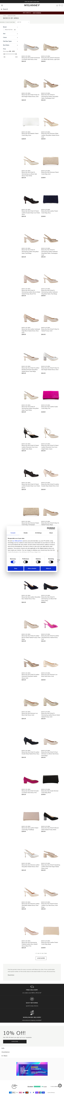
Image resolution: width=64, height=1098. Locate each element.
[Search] (1, 9)
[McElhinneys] (32, 6)
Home (4, 15)
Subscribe (15, 1041)
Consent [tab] (13, 533)
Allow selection (32, 568)
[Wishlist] (59, 5)
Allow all (48, 568)
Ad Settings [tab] (38, 533)
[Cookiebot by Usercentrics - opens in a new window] (49, 528)
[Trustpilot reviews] (37, 1087)
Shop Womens (37, 12)
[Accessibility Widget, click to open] (60, 1085)
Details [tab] (26, 533)
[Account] (57, 5)
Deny (15, 568)
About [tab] (51, 533)
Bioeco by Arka (12, 15)
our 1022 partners (17, 540)
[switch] (25, 562)
